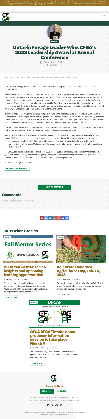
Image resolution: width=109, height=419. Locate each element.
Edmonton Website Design (49, 415)
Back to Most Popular (19, 168)
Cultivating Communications (75, 412)
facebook (48, 405)
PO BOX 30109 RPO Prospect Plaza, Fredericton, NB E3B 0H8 (47, 400)
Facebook (63, 218)
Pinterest (42, 218)
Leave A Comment (54, 187)
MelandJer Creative (55, 412)
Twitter (46, 218)
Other (59, 218)
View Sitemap (75, 397)
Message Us (46, 391)
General (7, 237)
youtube (56, 405)
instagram (61, 405)
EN (103, 15)
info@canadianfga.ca (61, 4)
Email (54, 218)
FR (106, 15)
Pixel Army (63, 415)
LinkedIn (50, 218)
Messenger (67, 218)
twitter (52, 405)
